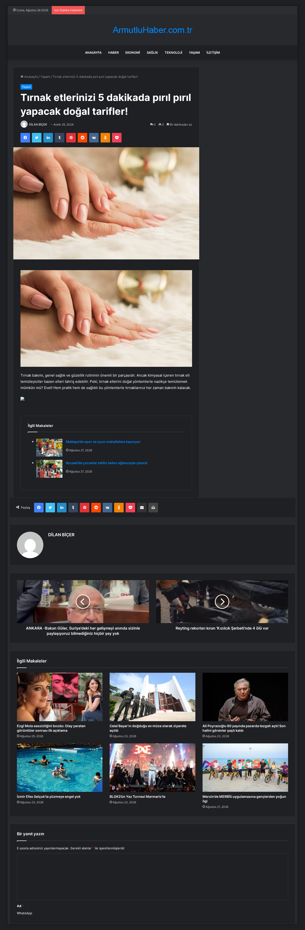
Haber (113, 52)
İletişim (213, 52)
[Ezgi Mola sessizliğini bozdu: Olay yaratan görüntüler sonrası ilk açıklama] (59, 697)
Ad (20, 906)
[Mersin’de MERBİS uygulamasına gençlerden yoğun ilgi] (245, 767)
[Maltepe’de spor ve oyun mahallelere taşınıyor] (49, 448)
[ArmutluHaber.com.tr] (152, 30)
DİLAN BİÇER (38, 124)
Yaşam (194, 52)
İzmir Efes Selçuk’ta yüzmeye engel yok (49, 796)
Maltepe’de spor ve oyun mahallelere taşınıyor (103, 442)
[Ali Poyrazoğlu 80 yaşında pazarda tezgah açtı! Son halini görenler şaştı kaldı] (245, 697)
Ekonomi (132, 52)
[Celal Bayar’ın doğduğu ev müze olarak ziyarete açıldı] (152, 697)
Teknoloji (173, 52)
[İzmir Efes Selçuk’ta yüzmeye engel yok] (59, 767)
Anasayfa (93, 52)
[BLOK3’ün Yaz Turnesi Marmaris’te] (152, 767)
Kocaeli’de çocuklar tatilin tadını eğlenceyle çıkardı (106, 463)
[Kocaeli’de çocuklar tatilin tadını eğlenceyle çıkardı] (49, 469)
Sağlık (152, 52)
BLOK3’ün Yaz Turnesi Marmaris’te (137, 796)
